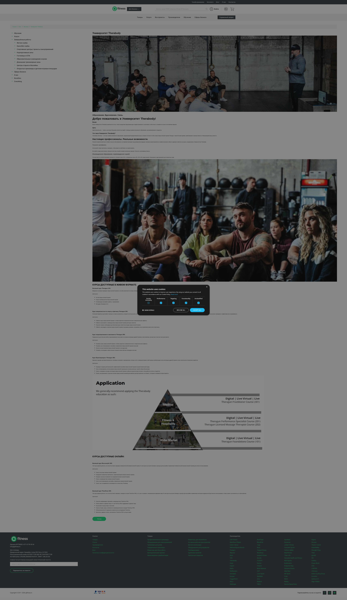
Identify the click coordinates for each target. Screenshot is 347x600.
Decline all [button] (181, 310)
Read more (174, 294)
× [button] (206, 286)
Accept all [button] (197, 310)
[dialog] (173, 300)
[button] (148, 310)
